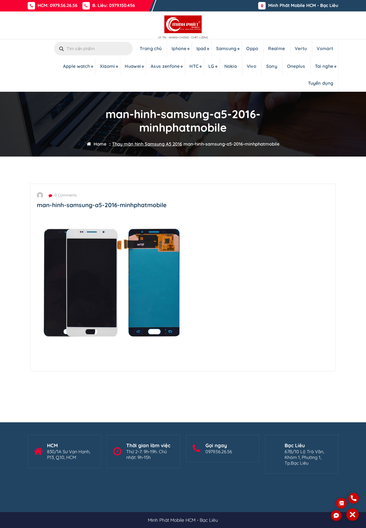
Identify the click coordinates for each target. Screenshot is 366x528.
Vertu (301, 48)
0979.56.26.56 (218, 451)
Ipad (201, 48)
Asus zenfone (165, 66)
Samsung (226, 48)
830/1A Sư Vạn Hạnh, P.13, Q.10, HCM (68, 454)
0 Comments (65, 195)
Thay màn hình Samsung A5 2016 (147, 144)
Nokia (230, 66)
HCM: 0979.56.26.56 (57, 5)
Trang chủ (151, 48)
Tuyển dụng (320, 83)
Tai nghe (324, 66)
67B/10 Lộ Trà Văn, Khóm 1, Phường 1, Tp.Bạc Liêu (304, 457)
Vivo (251, 66)
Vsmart (325, 48)
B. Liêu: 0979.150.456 (113, 5)
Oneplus (296, 66)
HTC (193, 66)
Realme (276, 48)
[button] (352, 514)
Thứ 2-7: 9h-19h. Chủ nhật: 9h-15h (146, 454)
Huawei (133, 66)
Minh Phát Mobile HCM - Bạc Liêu (303, 5)
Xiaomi (107, 66)
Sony (271, 66)
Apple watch (76, 66)
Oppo (252, 48)
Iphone (179, 48)
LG (211, 66)
